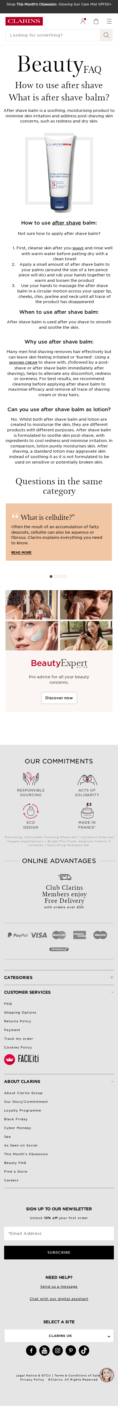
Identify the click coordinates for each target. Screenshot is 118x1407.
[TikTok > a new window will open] (84, 1351)
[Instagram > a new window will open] (57, 1351)
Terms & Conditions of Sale (77, 1375)
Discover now (59, 698)
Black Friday (16, 1119)
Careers (11, 1180)
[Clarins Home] (24, 21)
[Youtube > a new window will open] (44, 1351)
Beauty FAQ (15, 1163)
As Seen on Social (21, 1145)
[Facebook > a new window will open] (31, 1351)
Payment (12, 1030)
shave (78, 248)
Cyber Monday (17, 1128)
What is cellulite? (45, 517)
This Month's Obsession (26, 1154)
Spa (7, 1137)
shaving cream (23, 363)
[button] (107, 1375)
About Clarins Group (23, 1093)
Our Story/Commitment (26, 1102)
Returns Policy (17, 1021)
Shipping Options (20, 1012)
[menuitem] (83, 21)
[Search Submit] (106, 35)
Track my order (18, 1039)
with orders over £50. (64, 896)
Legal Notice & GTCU (33, 1375)
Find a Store (15, 1171)
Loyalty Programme (22, 1110)
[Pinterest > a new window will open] (71, 1351)
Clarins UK (60, 1336)
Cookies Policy (18, 1047)
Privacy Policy (32, 1379)
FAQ (8, 1004)
